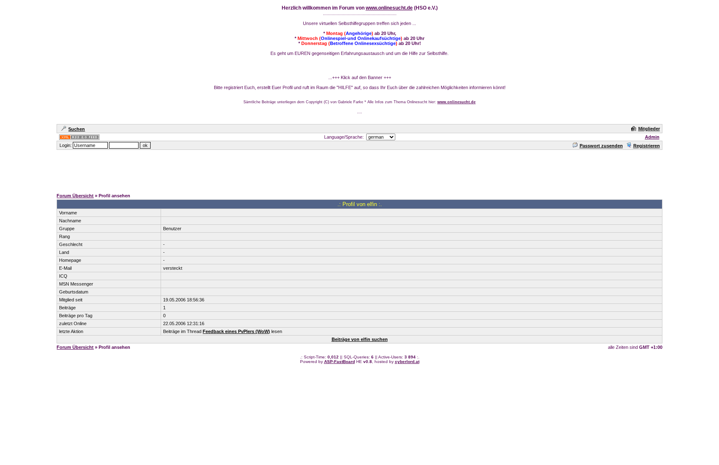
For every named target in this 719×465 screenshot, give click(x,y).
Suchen (76, 129)
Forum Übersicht (75, 195)
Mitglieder (649, 128)
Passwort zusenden (601, 145)
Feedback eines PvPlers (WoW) (236, 331)
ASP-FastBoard (339, 361)
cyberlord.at (407, 361)
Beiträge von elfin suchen (360, 339)
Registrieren (646, 145)
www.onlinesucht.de (389, 8)
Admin (652, 136)
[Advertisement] (359, 169)
